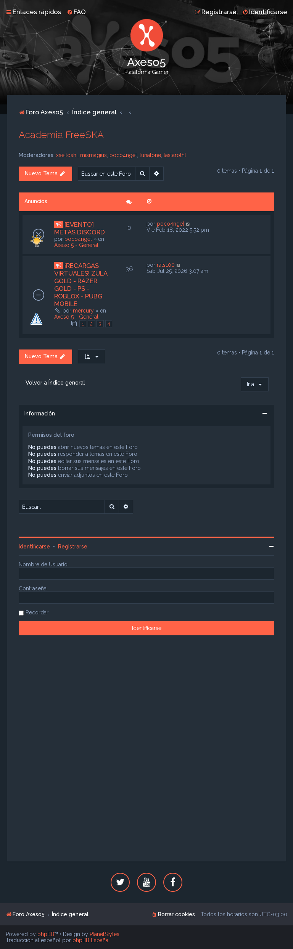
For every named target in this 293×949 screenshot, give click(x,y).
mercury (83, 311)
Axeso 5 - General (76, 245)
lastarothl (175, 155)
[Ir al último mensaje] (188, 224)
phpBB (45, 934)
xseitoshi (66, 155)
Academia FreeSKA (61, 134)
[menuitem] (76, 11)
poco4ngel (123, 155)
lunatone (150, 155)
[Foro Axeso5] (146, 35)
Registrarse (72, 546)
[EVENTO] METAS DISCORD (79, 228)
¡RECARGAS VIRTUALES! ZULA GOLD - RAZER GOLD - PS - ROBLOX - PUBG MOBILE (80, 285)
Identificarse (34, 546)
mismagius (93, 155)
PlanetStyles (104, 934)
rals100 (166, 265)
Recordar (37, 612)
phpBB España (90, 940)
